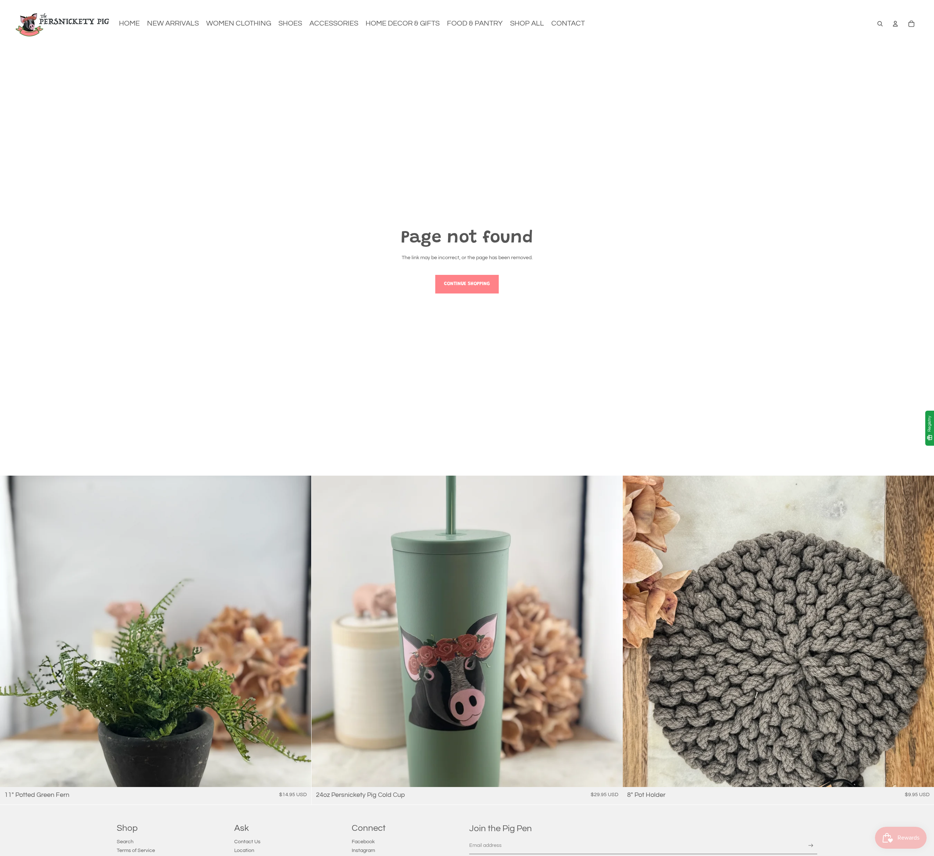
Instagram (363, 850)
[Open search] (880, 24)
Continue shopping (467, 284)
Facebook (363, 841)
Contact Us (247, 841)
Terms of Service (136, 850)
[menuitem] (129, 24)
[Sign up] (810, 845)
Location (244, 850)
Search (125, 841)
